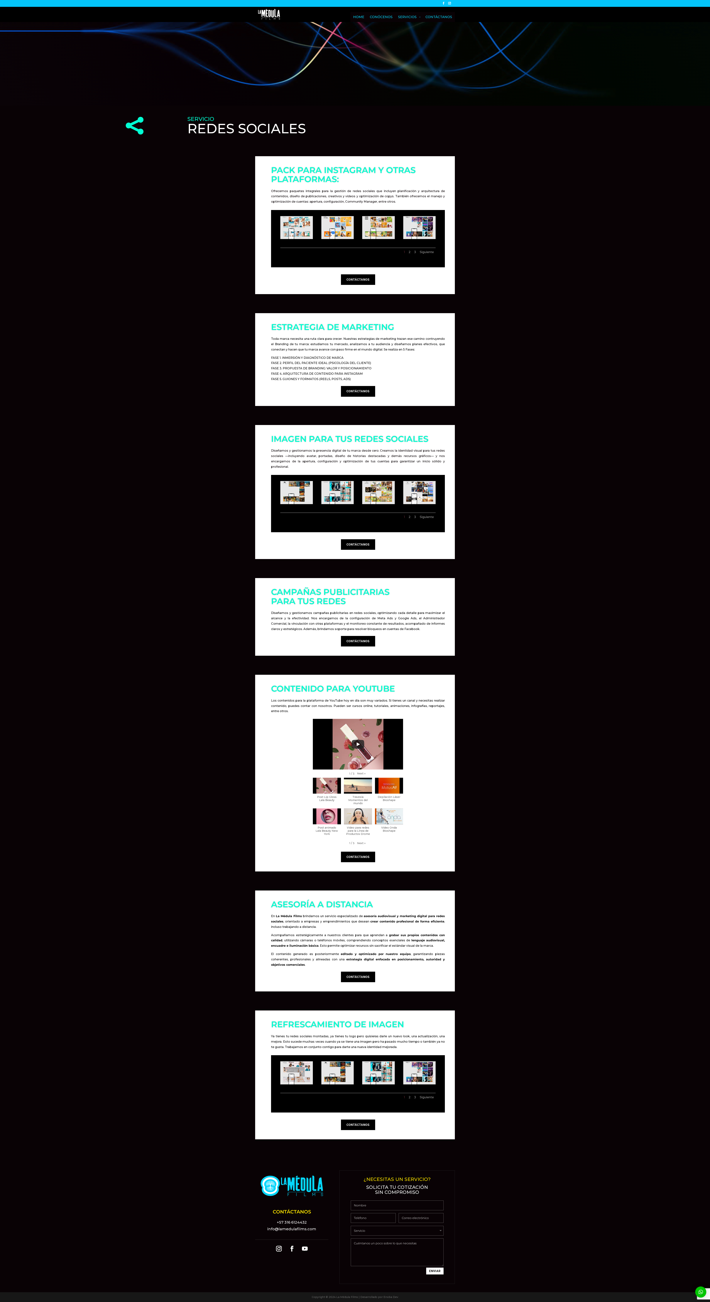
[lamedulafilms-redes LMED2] (378, 503)
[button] (361, 773)
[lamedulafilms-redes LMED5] (419, 238)
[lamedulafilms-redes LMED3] (337, 503)
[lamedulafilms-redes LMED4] (296, 503)
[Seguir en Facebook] (291, 1248)
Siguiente (427, 252)
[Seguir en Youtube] (304, 1248)
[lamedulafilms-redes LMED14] (296, 238)
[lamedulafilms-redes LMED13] (378, 238)
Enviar (435, 1271)
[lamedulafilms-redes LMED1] (296, 1083)
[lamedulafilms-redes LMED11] (337, 238)
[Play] (358, 744)
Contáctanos (358, 279)
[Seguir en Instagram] (279, 1248)
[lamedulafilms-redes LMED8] (419, 503)
